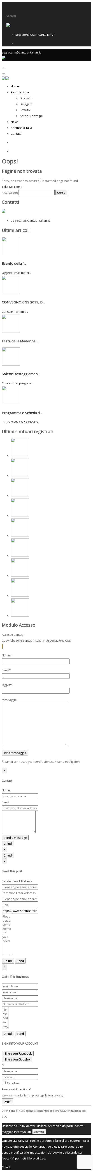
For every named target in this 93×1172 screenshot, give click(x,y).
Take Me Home (12, 187)
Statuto (25, 110)
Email (5, 802)
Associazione (20, 92)
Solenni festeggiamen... (21, 373)
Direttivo (25, 98)
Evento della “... (14, 263)
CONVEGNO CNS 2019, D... (23, 302)
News (15, 122)
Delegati (25, 104)
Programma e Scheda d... (22, 412)
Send (20, 961)
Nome (6, 790)
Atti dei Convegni (31, 116)
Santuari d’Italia (21, 128)
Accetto (39, 1132)
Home (15, 86)
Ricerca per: (10, 193)
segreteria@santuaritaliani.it (34, 35)
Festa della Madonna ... (20, 341)
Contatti (16, 134)
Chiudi (8, 844)
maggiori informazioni (17, 1132)
